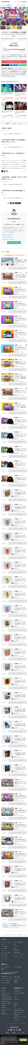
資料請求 (3, 969)
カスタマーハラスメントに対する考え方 (20, 1017)
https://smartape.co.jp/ (9, 237)
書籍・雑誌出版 (17, 952)
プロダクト (3, 944)
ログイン (18, 1)
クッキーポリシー (17, 1020)
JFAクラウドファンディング (6, 1009)
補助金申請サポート (5, 1013)
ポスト (6, 65)
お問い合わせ (16, 999)
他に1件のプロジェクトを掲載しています (15, 224)
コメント (25, 123)
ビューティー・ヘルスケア (19, 954)
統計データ (16, 982)
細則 (15, 1006)
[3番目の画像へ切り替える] (14, 27)
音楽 (15, 944)
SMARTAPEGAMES (8, 235)
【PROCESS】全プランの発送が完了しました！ (13, 154)
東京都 (25, 38)
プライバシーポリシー (18, 1008)
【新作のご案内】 (6, 128)
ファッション (3, 950)
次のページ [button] (18, 203)
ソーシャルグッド (4, 958)
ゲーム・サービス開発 (17, 38)
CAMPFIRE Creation (5, 995)
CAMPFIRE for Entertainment (6, 999)
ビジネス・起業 (4, 954)
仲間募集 (20, 123)
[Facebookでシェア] (5, 171)
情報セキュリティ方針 (18, 1012)
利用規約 (15, 1004)
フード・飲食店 (4, 946)
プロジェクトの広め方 (5, 982)
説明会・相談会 (17, 976)
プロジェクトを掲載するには (7, 5)
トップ (2, 934)
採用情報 (14, 1032)
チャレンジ (16, 946)
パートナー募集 (21, 1032)
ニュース (15, 995)
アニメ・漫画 (3, 948)
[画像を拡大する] (12, 265)
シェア (14, 65)
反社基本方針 (16, 1014)
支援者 (14, 123)
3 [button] (13, 203)
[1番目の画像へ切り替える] (3, 27)
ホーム (2, 123)
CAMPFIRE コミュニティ (6, 992)
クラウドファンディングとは (6, 978)
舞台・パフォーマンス (18, 956)
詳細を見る (4, 268)
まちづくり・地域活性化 (18, 942)
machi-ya (3, 1011)
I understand (23, 1039)
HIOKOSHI (3, 1007)
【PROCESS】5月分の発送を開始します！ (13, 191)
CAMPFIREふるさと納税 (5, 1003)
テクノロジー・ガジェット (6, 942)
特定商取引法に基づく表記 (8, 239)
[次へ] (26, 16)
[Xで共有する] (2, 171)
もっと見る (23, 171)
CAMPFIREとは (17, 990)
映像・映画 (16, 950)
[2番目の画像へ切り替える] (8, 27)
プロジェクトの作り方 (5, 980)
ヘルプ (15, 997)
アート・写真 (3, 956)
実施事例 (15, 980)
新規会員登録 (24, 1)
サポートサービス (17, 978)
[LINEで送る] (7, 171)
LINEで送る (23, 65)
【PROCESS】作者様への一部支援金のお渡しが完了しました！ (13, 141)
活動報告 (8, 123)
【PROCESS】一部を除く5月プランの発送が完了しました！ (13, 178)
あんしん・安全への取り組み (19, 992)
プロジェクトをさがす (9, 934)
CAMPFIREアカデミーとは (6, 976)
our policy (5, 1043)
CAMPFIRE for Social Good (6, 997)
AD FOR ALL (3, 1005)
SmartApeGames (6, 38)
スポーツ (15, 948)
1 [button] (8, 203)
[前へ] (2, 16)
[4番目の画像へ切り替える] (19, 27)
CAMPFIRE (3, 990)
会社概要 (7, 1032)
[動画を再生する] (14, 16)
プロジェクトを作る (5, 966)
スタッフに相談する (17, 966)
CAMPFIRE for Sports (5, 1001)
